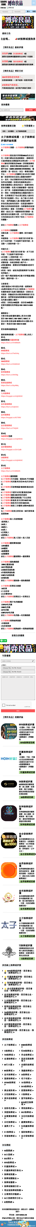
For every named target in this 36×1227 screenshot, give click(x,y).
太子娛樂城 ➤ (10, 1045)
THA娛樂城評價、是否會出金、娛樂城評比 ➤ (18, 1013)
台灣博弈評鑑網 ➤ (12, 1194)
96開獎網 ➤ (9, 1151)
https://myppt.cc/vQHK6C (12, 396)
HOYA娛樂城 (5, 351)
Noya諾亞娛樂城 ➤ (27, 1103)
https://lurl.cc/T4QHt (9, 428)
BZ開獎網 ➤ (9, 1202)
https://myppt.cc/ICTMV (11, 417)
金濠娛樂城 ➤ (10, 1059)
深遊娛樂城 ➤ (10, 1112)
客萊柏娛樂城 (6, 383)
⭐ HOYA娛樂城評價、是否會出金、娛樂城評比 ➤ (18, 972)
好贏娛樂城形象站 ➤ (13, 1170)
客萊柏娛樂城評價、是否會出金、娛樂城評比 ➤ (18, 1007)
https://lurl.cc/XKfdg (9, 375)
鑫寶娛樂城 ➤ (27, 1122)
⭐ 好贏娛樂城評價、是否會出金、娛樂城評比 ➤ (18, 978)
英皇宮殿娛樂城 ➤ (27, 1060)
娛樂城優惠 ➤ (10, 1182)
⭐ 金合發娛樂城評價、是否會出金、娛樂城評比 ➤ (18, 990)
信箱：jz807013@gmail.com (19, 1215)
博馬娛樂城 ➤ (27, 1108)
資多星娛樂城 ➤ (10, 1099)
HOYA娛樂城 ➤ (10, 1162)
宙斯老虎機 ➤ (10, 1108)
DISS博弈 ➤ (9, 1158)
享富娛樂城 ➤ (10, 1136)
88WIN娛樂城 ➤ (26, 1046)
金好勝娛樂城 (6, 447)
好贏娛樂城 (14, 340)
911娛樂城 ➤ (9, 1132)
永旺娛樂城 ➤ (10, 1122)
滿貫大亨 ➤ (9, 1126)
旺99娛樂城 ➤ (27, 1051)
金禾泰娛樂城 (6, 404)
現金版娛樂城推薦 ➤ (13, 1190)
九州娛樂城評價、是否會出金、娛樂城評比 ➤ (19, 1001)
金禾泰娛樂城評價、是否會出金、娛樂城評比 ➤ (18, 1019)
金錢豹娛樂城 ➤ (27, 1066)
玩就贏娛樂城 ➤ (27, 1127)
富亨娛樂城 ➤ (27, 1098)
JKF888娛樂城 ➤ (10, 1083)
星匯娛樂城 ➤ (27, 1090)
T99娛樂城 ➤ (9, 1055)
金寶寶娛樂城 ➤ (10, 1117)
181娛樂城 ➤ (26, 1082)
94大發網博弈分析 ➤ (13, 1198)
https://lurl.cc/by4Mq (9, 385)
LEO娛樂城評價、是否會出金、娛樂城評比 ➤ (19, 1031)
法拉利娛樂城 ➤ (27, 1117)
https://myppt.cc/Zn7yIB (11, 449)
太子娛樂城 (5, 147)
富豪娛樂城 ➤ (10, 1078)
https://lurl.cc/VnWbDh (10, 343)
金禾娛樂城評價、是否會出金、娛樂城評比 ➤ (19, 996)
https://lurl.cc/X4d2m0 (10, 364)
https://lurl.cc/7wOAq (10, 353)
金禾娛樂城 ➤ (10, 1075)
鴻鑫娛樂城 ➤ (27, 1071)
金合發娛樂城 (6, 425)
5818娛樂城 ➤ (27, 1086)
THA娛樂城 (4, 436)
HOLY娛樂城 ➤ (27, 1112)
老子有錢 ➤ (26, 1078)
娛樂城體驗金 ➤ (11, 1178)
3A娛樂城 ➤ (26, 1075)
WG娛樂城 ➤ (9, 1071)
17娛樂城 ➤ (26, 1094)
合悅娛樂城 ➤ (10, 1094)
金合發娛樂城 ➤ (27, 1137)
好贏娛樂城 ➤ (10, 1166)
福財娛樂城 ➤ (27, 1132)
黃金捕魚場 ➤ (10, 1090)
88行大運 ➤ (9, 1065)
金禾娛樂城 (5, 415)
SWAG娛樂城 (5, 361)
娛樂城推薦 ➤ (10, 1174)
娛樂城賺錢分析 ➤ (12, 1186)
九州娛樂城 (5, 393)
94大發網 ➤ (9, 1155)
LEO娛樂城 (4, 458)
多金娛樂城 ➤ (27, 1055)
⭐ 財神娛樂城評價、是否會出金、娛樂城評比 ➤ (18, 984)
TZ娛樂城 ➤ (9, 1051)
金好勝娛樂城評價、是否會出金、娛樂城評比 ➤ (18, 1025)
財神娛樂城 (5, 372)
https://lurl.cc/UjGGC (10, 407)
